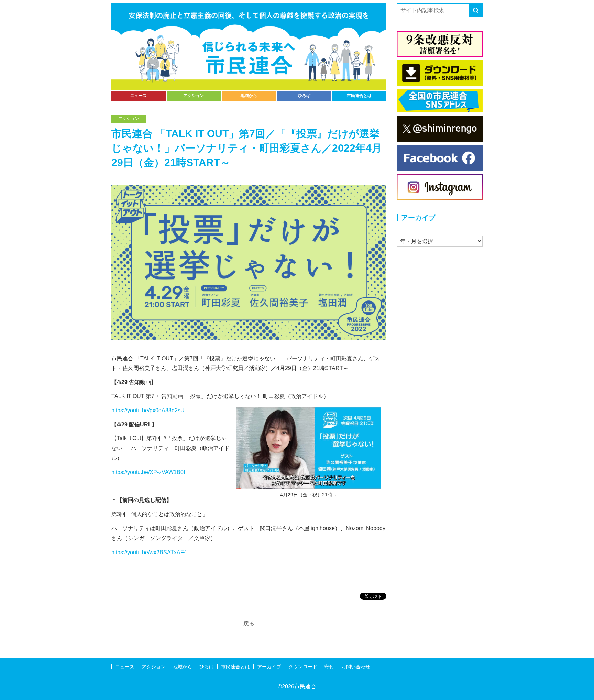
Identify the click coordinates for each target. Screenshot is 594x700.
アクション (193, 95)
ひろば (304, 95)
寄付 (329, 666)
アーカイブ (269, 666)
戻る (248, 623)
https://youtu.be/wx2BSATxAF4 (149, 552)
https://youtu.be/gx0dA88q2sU (148, 410)
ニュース (138, 95)
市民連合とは (359, 95)
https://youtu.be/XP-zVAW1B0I (148, 472)
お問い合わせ (355, 666)
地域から (249, 95)
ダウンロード (302, 666)
